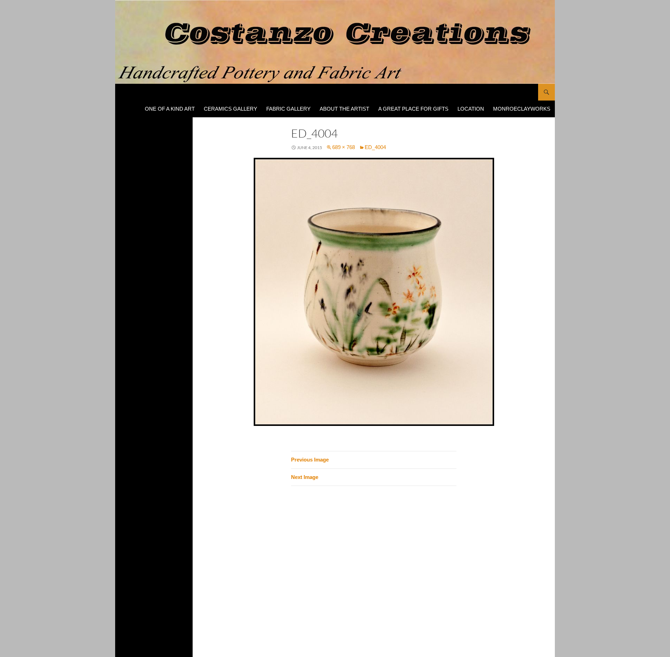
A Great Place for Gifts (413, 109)
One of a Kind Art (170, 109)
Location (470, 109)
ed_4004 (375, 147)
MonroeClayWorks (521, 109)
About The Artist (344, 109)
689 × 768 (343, 147)
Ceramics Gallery (230, 109)
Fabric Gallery (288, 109)
